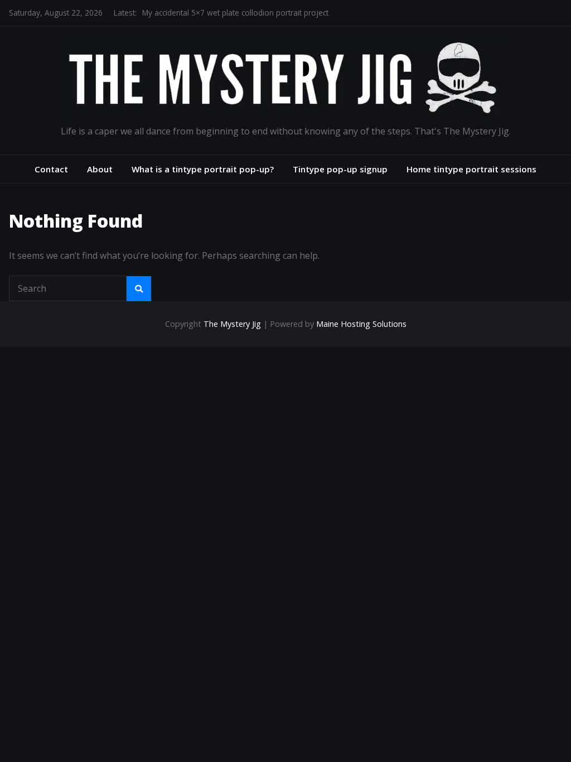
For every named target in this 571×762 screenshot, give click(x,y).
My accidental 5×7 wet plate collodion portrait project (235, 12)
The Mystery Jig (232, 324)
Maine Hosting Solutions (361, 324)
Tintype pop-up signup (340, 169)
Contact (51, 169)
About (100, 169)
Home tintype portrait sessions (471, 169)
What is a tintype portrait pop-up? (203, 169)
